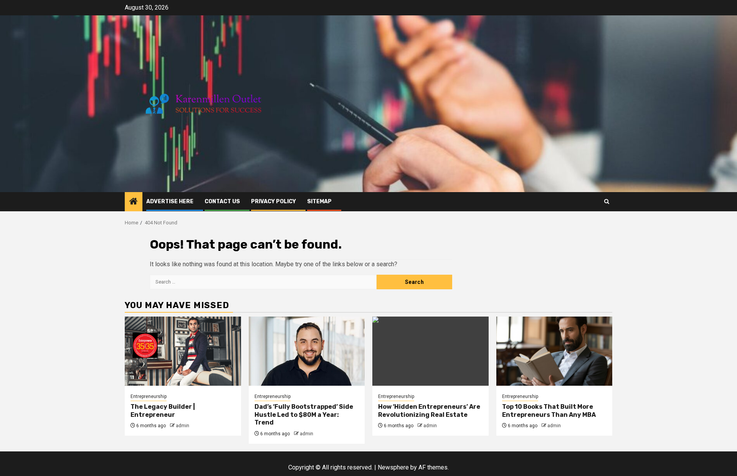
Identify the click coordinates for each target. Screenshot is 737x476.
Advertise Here (169, 201)
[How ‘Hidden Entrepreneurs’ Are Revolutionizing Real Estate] (430, 351)
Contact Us (222, 201)
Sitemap (319, 201)
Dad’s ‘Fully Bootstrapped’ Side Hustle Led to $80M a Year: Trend (303, 414)
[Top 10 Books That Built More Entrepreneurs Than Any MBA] (554, 351)
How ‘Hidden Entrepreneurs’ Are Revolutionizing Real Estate (429, 410)
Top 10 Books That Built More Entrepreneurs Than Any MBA (549, 410)
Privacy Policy (273, 201)
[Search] (606, 201)
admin (182, 425)
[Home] (133, 202)
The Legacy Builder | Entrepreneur (163, 410)
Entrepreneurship (149, 396)
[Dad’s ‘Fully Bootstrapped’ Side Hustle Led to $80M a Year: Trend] (307, 351)
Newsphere (393, 467)
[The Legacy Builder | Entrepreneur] (183, 351)
